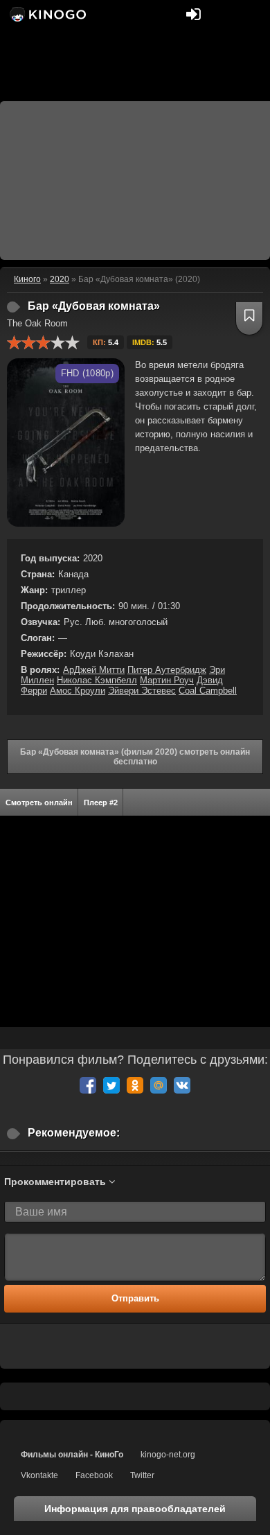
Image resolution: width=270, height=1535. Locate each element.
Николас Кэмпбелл (97, 680)
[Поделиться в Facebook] (88, 1085)
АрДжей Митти (94, 670)
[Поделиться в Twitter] (111, 1085)
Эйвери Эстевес (142, 690)
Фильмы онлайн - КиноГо (72, 1454)
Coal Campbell (208, 690)
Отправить (135, 1298)
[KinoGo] (47, 14)
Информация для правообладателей (135, 1508)
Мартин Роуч (167, 680)
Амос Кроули (77, 690)
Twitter (142, 1475)
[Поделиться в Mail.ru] (158, 1085)
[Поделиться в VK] (182, 1085)
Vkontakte (39, 1475)
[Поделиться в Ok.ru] (135, 1085)
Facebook (94, 1475)
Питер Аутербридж (166, 670)
